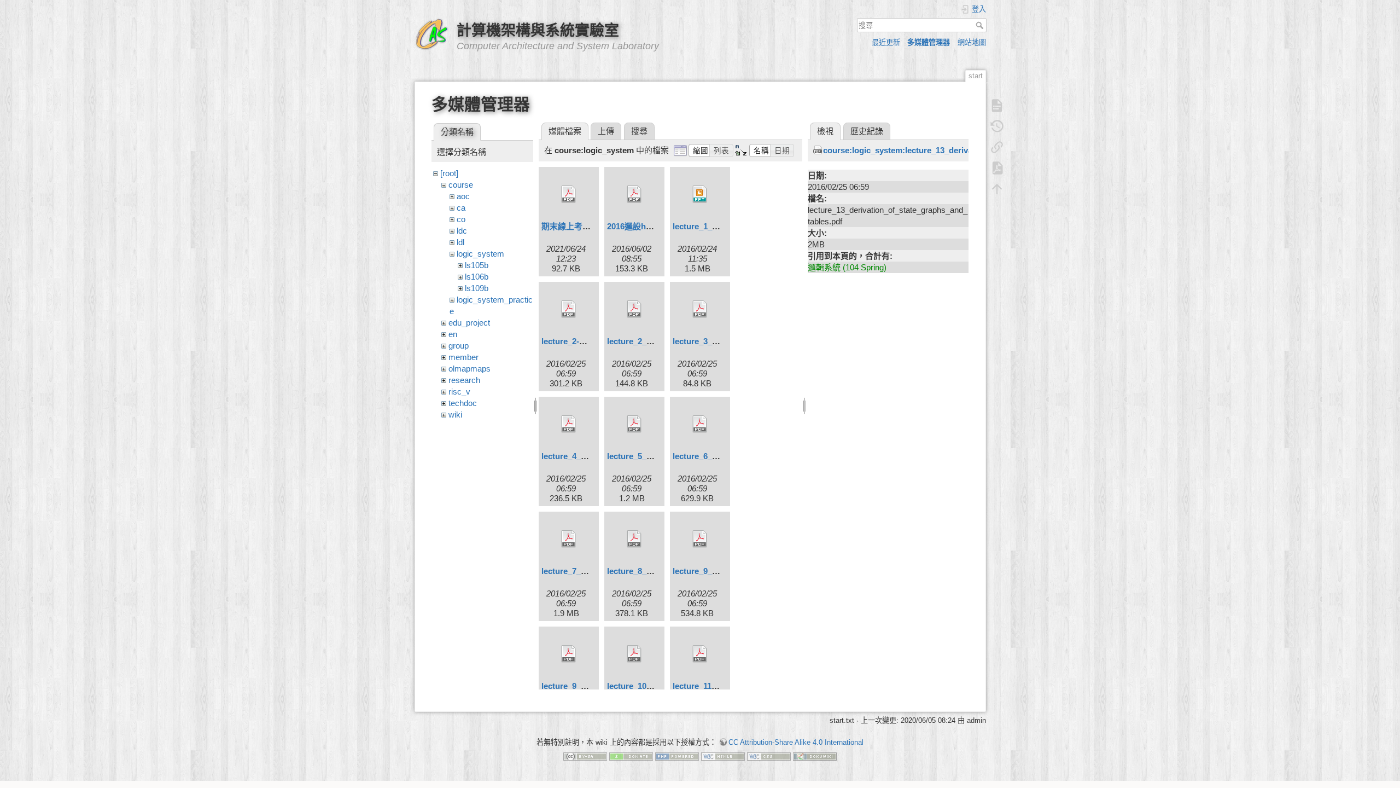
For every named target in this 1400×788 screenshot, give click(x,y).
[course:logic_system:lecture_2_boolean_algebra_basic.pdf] (634, 309)
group (458, 345)
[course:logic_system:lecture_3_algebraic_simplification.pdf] (700, 309)
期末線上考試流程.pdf (581, 226)
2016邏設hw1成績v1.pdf (652, 226)
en (452, 334)
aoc (463, 196)
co (461, 219)
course (460, 184)
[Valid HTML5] (723, 756)
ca (461, 207)
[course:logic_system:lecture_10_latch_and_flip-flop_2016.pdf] (634, 654)
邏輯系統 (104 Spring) (847, 267)
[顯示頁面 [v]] (997, 105)
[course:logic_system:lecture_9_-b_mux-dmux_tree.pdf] (700, 539)
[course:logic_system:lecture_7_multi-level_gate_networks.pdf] (568, 539)
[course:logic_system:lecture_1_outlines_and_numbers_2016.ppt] (700, 194)
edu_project (469, 322)
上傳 (606, 131)
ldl (460, 242)
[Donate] (631, 756)
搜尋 (981, 25)
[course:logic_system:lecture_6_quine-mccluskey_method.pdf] (700, 424)
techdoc (462, 403)
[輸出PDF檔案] (997, 168)
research (464, 380)
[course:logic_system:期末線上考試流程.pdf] (568, 194)
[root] (449, 173)
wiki (455, 414)
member (463, 357)
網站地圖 (972, 42)
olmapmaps (469, 368)
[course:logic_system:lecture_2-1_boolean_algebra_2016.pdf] (568, 309)
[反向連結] (997, 147)
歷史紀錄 (866, 131)
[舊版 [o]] (997, 126)
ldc (462, 230)
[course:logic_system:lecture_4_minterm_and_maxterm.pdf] (568, 424)
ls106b (476, 276)
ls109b (476, 288)
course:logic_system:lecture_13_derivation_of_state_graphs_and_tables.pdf (968, 150)
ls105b (476, 265)
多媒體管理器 (928, 42)
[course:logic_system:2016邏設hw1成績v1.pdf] (634, 194)
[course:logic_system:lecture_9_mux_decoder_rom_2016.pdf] (568, 654)
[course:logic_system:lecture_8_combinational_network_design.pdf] (634, 539)
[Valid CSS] (769, 756)
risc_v (459, 391)
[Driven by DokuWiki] (815, 756)
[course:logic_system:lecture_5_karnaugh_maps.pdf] (634, 424)
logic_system (480, 253)
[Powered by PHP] (677, 756)
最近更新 (886, 42)
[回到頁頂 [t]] (997, 188)
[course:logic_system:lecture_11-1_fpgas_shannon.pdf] (700, 654)
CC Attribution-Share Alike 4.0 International (796, 742)
